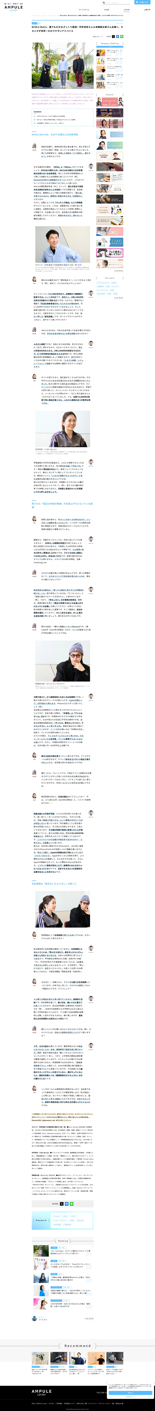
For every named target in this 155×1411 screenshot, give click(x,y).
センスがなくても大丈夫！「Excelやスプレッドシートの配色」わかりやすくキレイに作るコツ (71, 1265)
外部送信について (130, 1396)
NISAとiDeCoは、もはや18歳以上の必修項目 (51, 116)
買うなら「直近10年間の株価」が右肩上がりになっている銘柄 (56, 120)
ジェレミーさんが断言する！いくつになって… (114, 67)
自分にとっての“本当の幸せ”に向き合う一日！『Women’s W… (39, 1371)
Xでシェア (113, 36)
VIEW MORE (89, 1318)
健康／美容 (61, 1366)
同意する (130, 1393)
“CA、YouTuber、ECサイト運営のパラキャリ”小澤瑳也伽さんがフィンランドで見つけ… (70, 1252)
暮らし (41, 1366)
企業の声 (147, 10)
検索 (104, 3)
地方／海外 (62, 1247)
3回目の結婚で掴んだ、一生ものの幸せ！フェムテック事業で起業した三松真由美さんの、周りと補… (71, 1291)
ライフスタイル (84, 10)
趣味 (116, 1366)
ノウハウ (127, 10)
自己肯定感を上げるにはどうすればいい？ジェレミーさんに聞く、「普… (77, 1371)
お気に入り (144, 2)
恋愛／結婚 (66, 1287)
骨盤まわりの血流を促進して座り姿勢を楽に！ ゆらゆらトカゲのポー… (58, 1371)
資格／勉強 (62, 1261)
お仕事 (106, 10)
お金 (39, 23)
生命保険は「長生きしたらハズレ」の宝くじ (50, 123)
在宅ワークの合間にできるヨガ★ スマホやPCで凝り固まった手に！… (114, 1371)
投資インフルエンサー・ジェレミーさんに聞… (114, 51)
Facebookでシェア (117, 36)
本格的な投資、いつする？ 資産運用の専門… (115, 75)
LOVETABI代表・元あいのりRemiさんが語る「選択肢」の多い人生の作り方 (70, 1305)
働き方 (60, 1274)
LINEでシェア (121, 36)
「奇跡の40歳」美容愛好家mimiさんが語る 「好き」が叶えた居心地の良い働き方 (71, 1278)
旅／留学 (65, 1300)
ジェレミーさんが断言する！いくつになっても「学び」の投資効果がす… (96, 1371)
